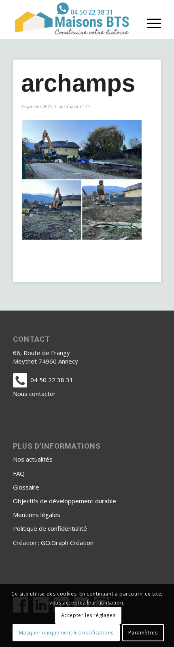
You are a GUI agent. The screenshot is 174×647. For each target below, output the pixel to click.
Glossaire (26, 487)
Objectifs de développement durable (64, 501)
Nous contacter (34, 393)
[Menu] (150, 22)
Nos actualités (33, 459)
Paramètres (142, 632)
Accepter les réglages (88, 615)
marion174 (78, 106)
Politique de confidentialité (50, 528)
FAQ (19, 473)
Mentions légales (36, 515)
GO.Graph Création (67, 542)
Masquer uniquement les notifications (66, 632)
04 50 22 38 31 (91, 12)
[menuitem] (85, 8)
